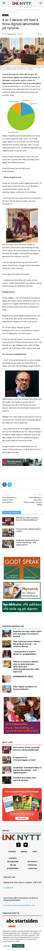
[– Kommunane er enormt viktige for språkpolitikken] (6, 654)
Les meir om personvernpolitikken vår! (19, 905)
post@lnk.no (8, 887)
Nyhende (11, 10)
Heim (4, 10)
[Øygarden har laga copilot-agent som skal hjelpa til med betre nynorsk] (6, 633)
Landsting (32, 868)
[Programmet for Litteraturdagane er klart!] (8, 532)
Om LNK (13, 865)
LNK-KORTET (32, 861)
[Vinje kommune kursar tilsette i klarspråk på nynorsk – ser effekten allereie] (6, 644)
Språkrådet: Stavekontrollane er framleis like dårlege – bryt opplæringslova (27, 542)
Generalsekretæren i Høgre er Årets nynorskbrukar (9, 500)
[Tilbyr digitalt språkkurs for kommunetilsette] (6, 689)
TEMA (34, 851)
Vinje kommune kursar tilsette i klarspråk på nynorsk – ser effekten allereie (27, 644)
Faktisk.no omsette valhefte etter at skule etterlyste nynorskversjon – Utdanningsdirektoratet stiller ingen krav (26, 666)
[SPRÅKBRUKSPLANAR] (6, 679)
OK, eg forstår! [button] (18, 946)
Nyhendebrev (13, 868)
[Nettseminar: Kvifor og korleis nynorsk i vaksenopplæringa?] (8, 521)
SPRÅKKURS (32, 865)
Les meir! (6, 946)
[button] (41, 3)
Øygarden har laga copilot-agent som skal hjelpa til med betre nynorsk (27, 633)
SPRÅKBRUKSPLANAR (23, 676)
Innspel (24, 851)
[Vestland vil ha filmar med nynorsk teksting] (6, 780)
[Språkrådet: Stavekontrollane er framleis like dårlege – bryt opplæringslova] (8, 544)
